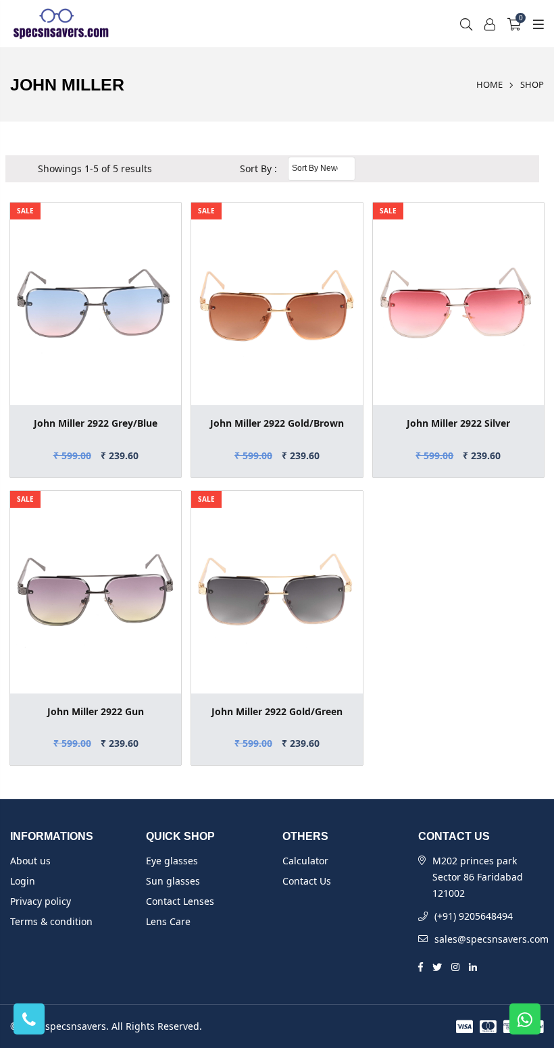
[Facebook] (420, 965)
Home (489, 84)
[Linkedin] (473, 965)
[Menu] (536, 24)
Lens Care (168, 921)
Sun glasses (173, 880)
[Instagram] (455, 965)
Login (22, 880)
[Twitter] (437, 965)
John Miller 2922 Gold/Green (277, 711)
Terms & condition (51, 921)
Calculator (305, 860)
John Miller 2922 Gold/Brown (277, 423)
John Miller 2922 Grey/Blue (95, 423)
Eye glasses (172, 860)
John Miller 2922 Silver (458, 423)
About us (30, 860)
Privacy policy (40, 901)
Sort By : (258, 168)
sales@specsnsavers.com (491, 939)
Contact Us (306, 880)
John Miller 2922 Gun (95, 711)
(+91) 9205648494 (473, 916)
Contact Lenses (180, 901)
